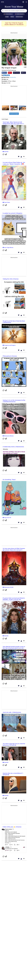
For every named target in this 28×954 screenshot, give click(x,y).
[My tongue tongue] (14, 52)
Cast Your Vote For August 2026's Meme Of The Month (14, 23)
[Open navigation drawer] (26, 2)
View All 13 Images (14, 113)
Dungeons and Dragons (9, 345)
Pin (10, 72)
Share (4, 72)
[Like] (21, 157)
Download (17, 72)
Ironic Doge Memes (8, 247)
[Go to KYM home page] (2, 2)
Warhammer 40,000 (8, 587)
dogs (5, 75)
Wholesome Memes (9, 435)
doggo (8, 75)
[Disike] (19, 157)
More (24, 72)
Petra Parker (7, 202)
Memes (12, 16)
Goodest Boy (13, 77)
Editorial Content (19, 16)
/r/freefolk (6, 151)
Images (7, 16)
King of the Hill (7, 517)
